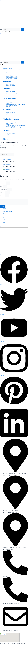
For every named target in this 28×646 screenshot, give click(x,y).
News (4, 213)
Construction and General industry (12, 70)
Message (2, 197)
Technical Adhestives (8, 145)
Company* (2, 192)
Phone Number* (3, 189)
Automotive (7, 110)
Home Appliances (9, 98)
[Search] (22, 29)
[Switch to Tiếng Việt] (2, 64)
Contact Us (5, 214)
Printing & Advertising (11, 119)
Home (1, 145)
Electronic (6, 89)
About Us (5, 210)
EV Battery (7, 81)
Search (1, 29)
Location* (2, 195)
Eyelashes (6, 131)
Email (1, 186)
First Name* (3, 183)
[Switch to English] (1, 64)
